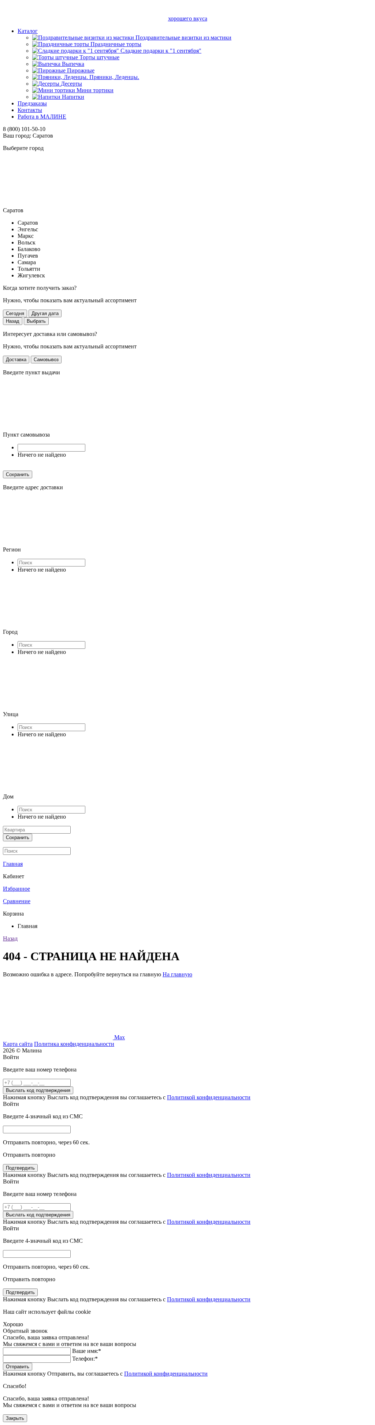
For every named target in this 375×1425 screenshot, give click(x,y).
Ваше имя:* (86, 1351)
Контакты (30, 110)
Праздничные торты (115, 44)
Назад (10, 938)
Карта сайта (18, 1044)
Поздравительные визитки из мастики (183, 37)
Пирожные (80, 70)
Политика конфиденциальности (74, 1044)
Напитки (73, 97)
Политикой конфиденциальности (208, 1097)
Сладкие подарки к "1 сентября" (160, 51)
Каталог (28, 31)
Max (119, 1037)
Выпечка (73, 64)
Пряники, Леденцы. (114, 77)
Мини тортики (95, 90)
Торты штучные (99, 57)
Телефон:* (85, 1358)
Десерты (71, 84)
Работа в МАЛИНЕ (42, 116)
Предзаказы (32, 103)
